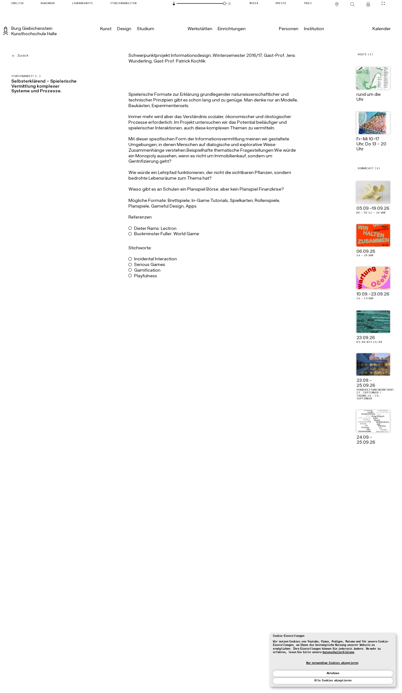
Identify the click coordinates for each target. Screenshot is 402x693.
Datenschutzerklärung (338, 652)
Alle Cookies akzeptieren (332, 680)
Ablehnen (333, 673)
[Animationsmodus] (229, 4)
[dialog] (333, 660)
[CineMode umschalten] (383, 3)
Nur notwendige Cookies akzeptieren (332, 663)
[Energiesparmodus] (174, 4)
